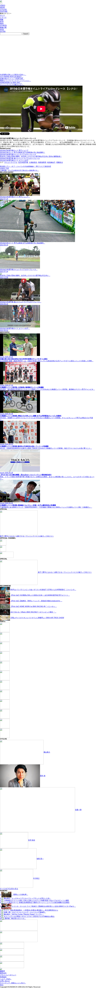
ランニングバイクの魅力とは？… (12, 85)
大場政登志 (33, 162)
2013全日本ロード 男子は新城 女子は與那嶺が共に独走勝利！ (22, 152)
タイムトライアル (10, 162)
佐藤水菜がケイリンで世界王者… (12, 79)
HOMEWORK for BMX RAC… (11, 83)
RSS (1, 985)
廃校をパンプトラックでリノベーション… (15, 81)
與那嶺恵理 (42, 162)
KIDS (2, 29)
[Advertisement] (48, 54)
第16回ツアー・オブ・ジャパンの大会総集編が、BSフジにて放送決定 (25, 166)
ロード (2, 15)
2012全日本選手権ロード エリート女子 (14, 160)
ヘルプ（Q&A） (6, 979)
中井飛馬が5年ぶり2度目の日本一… (13, 75)
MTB (2, 21)
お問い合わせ (5, 981)
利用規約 (3, 977)
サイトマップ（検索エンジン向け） (13, 983)
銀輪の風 (3, 27)
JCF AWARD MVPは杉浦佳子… (11, 77)
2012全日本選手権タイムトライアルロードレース (18, 154)
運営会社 (3, 973)
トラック (3, 17)
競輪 (1, 19)
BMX (2, 23)
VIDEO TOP (4, 168)
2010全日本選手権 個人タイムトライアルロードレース (20, 158)
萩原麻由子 (51, 162)
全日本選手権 (23, 162)
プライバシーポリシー (8, 975)
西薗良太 (59, 162)
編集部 (2, 971)
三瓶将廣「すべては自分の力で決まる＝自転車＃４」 (19, 170)
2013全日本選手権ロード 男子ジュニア (14, 150)
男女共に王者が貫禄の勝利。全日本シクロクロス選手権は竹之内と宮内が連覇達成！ (31, 156)
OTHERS (3, 25)
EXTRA (3, 31)
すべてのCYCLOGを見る (9, 889)
